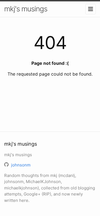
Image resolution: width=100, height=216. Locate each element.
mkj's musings (25, 8)
